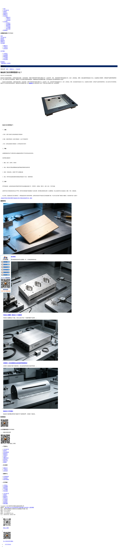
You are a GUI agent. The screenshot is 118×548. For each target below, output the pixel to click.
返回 (31, 198)
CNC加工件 (6, 10)
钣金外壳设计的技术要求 (7, 198)
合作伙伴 (8, 20)
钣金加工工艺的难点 (8, 411)
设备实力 (8, 17)
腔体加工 (5, 455)
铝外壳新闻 (6, 479)
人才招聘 (8, 27)
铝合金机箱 (6, 452)
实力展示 (5, 16)
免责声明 (16, 507)
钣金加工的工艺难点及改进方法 (22, 198)
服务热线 (3, 63)
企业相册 (8, 24)
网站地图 (5, 503)
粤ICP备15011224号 (9, 507)
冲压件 (5, 456)
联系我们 (5, 30)
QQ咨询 (8, 63)
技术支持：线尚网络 (29, 507)
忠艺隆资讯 (6, 476)
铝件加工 (5, 459)
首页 (4, 8)
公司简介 (8, 23)
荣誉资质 (8, 26)
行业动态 (18, 69)
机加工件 (5, 460)
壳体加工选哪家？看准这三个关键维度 (12, 315)
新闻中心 (5, 14)
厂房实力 (8, 18)
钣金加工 (5, 13)
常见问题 (8, 28)
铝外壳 (5, 450)
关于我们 (5, 21)
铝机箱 (5, 11)
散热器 (5, 462)
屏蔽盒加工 (6, 457)
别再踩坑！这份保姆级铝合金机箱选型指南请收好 (15, 363)
